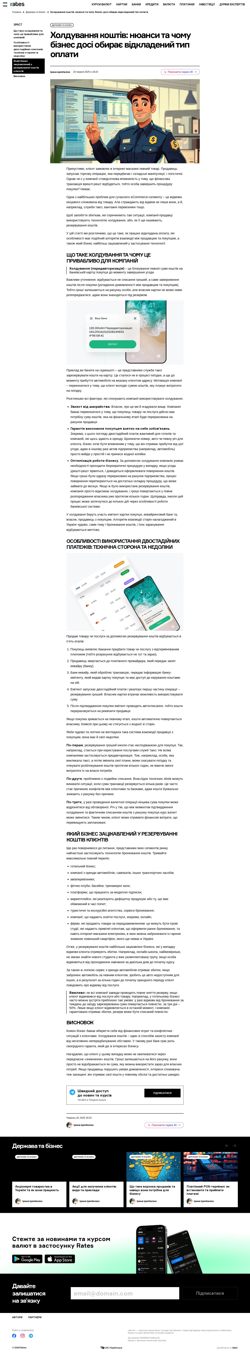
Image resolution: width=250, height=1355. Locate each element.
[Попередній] (227, 1145)
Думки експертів (232, 4)
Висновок (19, 76)
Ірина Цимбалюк (60, 72)
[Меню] (5, 4)
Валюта (169, 4)
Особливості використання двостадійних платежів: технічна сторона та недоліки (28, 49)
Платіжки (187, 4)
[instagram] (23, 1336)
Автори (17, 1317)
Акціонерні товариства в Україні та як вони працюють (37, 1188)
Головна (16, 12)
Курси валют (102, 4)
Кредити (152, 4)
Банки (136, 4)
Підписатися (162, 1093)
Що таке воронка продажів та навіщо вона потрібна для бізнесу (152, 1190)
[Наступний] (234, 1145)
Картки (121, 4)
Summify (162, 1340)
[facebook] (14, 1336)
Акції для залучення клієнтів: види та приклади (94, 1188)
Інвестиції (207, 4)
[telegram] (31, 1336)
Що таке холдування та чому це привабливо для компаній (29, 34)
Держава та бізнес (36, 12)
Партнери (35, 1317)
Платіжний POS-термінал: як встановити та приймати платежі (208, 1190)
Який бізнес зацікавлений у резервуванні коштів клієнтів (26, 66)
